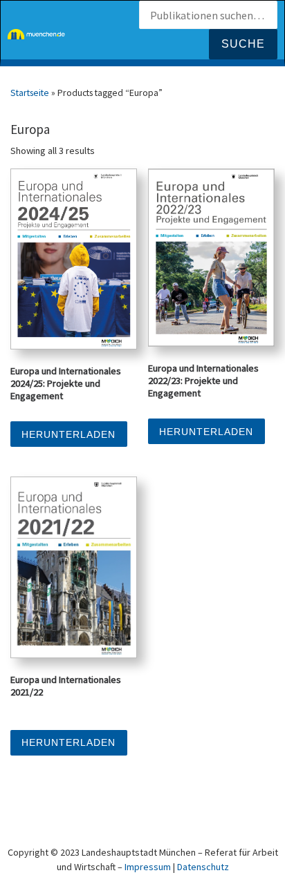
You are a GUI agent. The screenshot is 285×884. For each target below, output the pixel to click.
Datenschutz (203, 867)
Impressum (148, 867)
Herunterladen (68, 434)
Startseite (29, 92)
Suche (243, 44)
